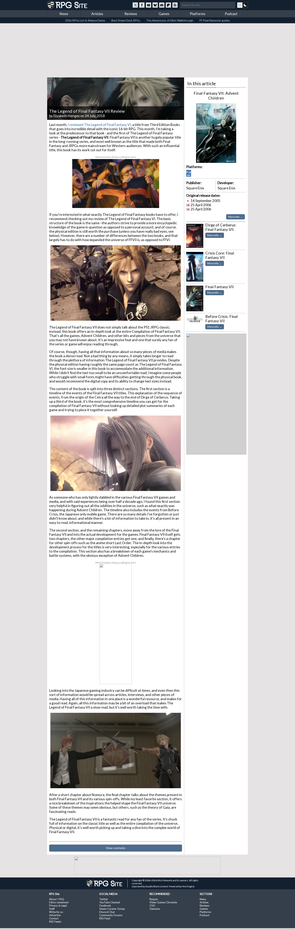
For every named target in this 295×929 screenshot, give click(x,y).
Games (164, 14)
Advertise (55, 915)
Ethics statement (59, 902)
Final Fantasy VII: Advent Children (216, 95)
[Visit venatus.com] (151, 201)
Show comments (115, 848)
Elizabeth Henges (66, 116)
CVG (152, 905)
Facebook (105, 905)
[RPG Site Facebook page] (141, 5)
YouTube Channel (109, 902)
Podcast (231, 14)
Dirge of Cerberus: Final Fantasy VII (220, 227)
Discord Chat (107, 912)
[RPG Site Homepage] (67, 5)
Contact (54, 918)
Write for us (56, 912)
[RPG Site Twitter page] (135, 5)
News (64, 14)
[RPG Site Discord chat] (161, 5)
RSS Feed (104, 918)
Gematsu (155, 908)
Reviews (130, 14)
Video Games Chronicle (163, 902)
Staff (52, 908)
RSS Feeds (55, 921)
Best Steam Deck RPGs (125, 20)
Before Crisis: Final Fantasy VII (221, 318)
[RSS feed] (175, 5)
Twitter (103, 899)
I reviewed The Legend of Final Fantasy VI (99, 125)
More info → (235, 216)
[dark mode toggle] (242, 5)
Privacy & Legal (58, 905)
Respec (154, 899)
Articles (97, 14)
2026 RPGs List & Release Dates (85, 20)
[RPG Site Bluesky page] (155, 5)
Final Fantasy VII (219, 287)
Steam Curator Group (112, 908)
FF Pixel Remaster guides (214, 20)
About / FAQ (56, 899)
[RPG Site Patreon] (168, 5)
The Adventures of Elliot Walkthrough (169, 20)
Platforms (197, 14)
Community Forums (110, 915)
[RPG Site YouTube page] (148, 5)
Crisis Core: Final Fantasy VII (219, 255)
